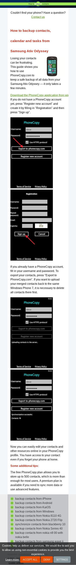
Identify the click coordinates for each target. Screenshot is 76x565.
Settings (62, 559)
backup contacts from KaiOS (33, 507)
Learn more (12, 559)
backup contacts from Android (33, 502)
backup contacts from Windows (34, 511)
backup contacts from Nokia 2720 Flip (38, 520)
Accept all (30, 559)
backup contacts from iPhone (33, 498)
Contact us (38, 16)
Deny (46, 559)
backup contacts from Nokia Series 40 (39, 528)
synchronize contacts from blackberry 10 (40, 524)
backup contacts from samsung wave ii (39, 541)
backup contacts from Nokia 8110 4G (38, 515)
